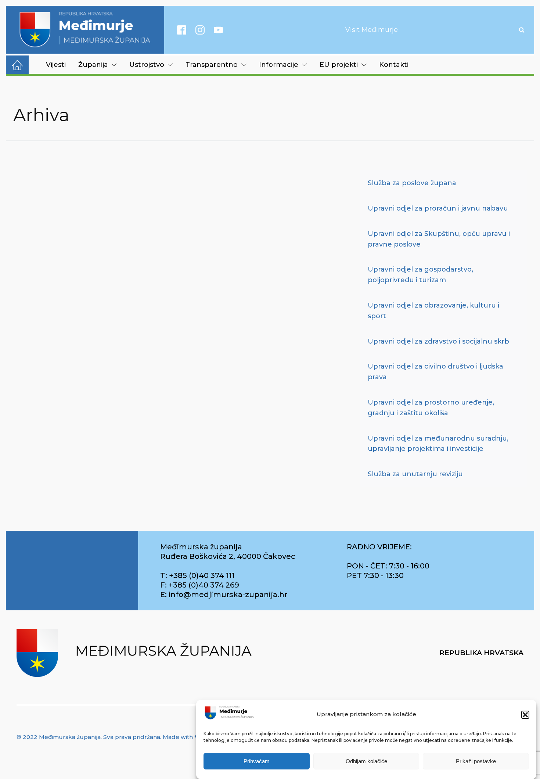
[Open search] (521, 29)
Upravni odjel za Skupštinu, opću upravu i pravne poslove (439, 239)
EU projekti (339, 65)
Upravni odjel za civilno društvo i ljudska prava (435, 371)
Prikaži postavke (476, 761)
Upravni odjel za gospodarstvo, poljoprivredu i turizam (420, 274)
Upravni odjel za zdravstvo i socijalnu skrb (438, 341)
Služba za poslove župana (412, 183)
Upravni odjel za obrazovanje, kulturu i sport (433, 310)
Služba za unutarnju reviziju (415, 474)
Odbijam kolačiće (366, 761)
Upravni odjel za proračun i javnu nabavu (438, 208)
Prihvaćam (257, 761)
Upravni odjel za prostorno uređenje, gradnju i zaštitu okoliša (431, 407)
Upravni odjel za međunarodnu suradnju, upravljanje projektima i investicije (438, 443)
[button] (525, 714)
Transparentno (212, 65)
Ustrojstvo (146, 65)
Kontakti (393, 65)
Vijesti (56, 65)
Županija (93, 65)
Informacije (278, 65)
